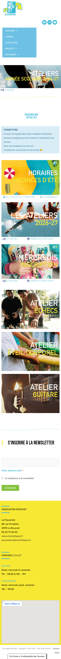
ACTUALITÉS (11, 42)
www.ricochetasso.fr (12, 536)
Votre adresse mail (12, 470)
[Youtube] (55, 22)
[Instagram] (49, 22)
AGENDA (9, 36)
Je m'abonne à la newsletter (19, 478)
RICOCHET (10, 30)
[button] (30, 78)
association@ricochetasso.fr (16, 540)
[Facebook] (44, 22)
